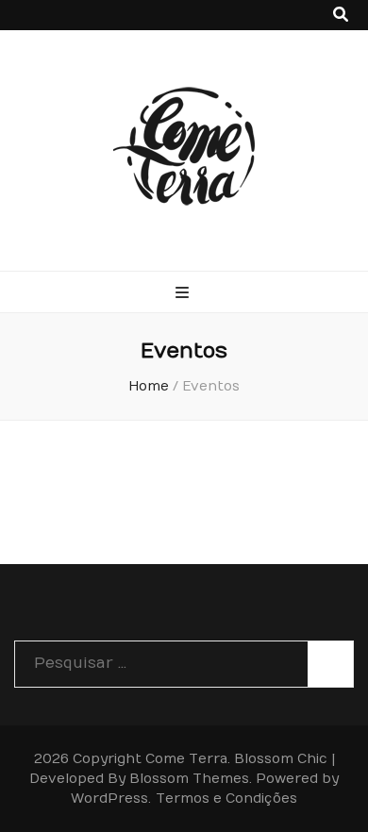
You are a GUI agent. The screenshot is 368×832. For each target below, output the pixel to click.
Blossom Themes (189, 779)
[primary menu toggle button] (184, 293)
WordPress (109, 798)
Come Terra (186, 759)
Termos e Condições (226, 798)
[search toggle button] (340, 15)
